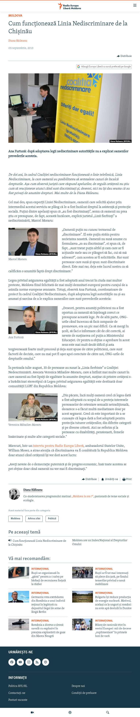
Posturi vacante (17, 700)
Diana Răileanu (17, 40)
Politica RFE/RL (17, 686)
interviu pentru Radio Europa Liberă (58, 446)
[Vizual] (32, 712)
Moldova (15, 16)
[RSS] (37, 662)
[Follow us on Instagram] (28, 662)
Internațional (40, 569)
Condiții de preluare (84, 693)
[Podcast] (70, 712)
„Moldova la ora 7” (82, 496)
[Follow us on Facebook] (11, 662)
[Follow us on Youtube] (20, 662)
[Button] (124, 56)
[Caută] (107, 712)
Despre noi (78, 686)
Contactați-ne (16, 693)
